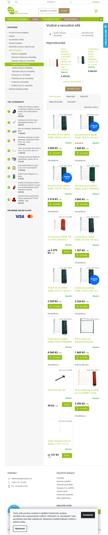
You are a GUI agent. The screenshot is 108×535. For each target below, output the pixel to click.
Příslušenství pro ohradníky (22, 78)
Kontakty (51, 2)
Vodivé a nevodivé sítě (20, 64)
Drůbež (12, 36)
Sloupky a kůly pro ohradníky (23, 61)
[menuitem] (17, 19)
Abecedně (72, 102)
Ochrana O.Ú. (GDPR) (65, 488)
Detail (67, 252)
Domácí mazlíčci (15, 43)
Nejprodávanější (55, 102)
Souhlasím (88, 515)
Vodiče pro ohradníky (20, 82)
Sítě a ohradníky (15, 50)
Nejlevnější (70, 96)
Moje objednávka (63, 498)
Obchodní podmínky (65, 485)
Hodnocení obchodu (65, 495)
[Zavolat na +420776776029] (11, 2)
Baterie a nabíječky (19, 54)
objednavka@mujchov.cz (21, 479)
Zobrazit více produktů (72, 82)
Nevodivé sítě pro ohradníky (23, 71)
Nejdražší (84, 96)
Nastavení (20, 528)
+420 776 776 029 (18, 482)
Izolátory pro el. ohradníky (22, 85)
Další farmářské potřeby (18, 89)
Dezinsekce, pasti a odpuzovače (22, 47)
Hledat (64, 11)
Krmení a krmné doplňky (18, 33)
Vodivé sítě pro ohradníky (22, 68)
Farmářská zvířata (16, 40)
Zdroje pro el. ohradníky (21, 75)
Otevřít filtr (73, 89)
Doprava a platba (64, 481)
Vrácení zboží (62, 491)
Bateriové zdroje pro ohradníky (23, 57)
